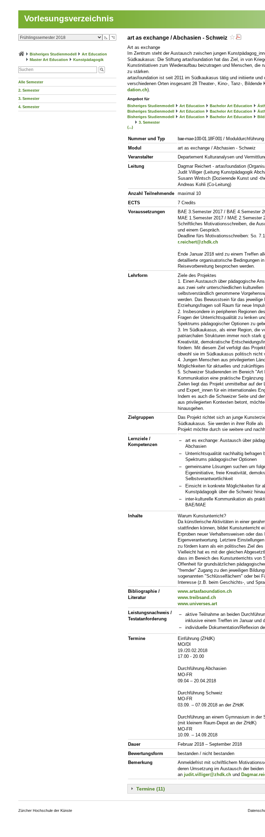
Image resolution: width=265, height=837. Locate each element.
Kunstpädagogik (88, 60)
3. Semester (28, 98)
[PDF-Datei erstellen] (238, 38)
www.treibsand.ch (197, 597)
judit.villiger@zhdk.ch (207, 774)
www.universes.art (197, 603)
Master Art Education (49, 60)
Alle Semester (30, 82)
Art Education (94, 54)
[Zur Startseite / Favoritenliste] (21, 54)
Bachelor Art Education (231, 106)
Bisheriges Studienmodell (53, 54)
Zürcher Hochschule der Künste (45, 810)
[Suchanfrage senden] (102, 69)
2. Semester (28, 90)
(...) (130, 127)
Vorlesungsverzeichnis (69, 18)
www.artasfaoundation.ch (205, 591)
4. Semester (28, 107)
